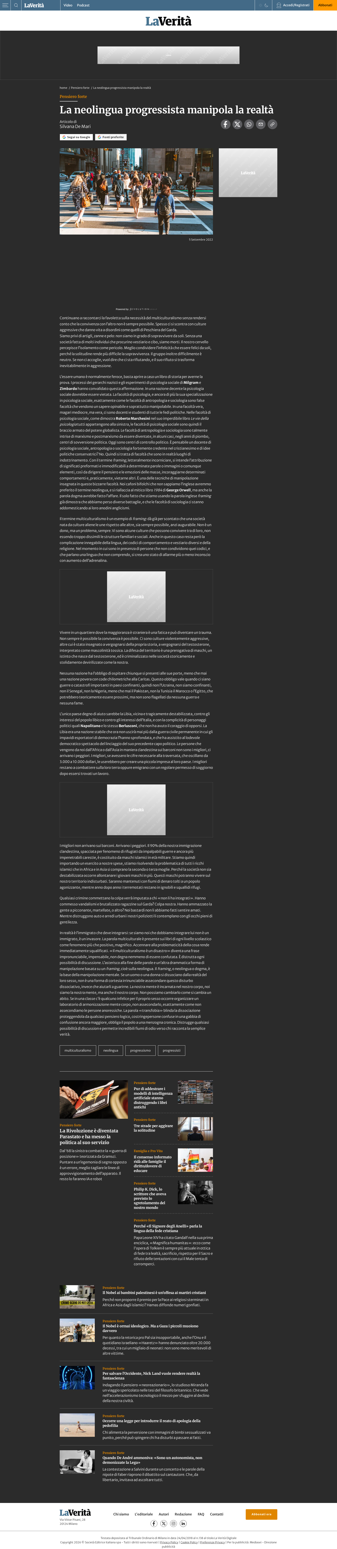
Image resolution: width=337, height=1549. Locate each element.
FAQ (201, 1514)
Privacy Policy (169, 1542)
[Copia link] (272, 124)
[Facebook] (154, 1523)
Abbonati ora (261, 1514)
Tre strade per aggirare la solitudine (153, 1128)
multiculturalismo (78, 1050)
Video (68, 5)
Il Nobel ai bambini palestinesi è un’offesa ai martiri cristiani (154, 1292)
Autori (164, 1514)
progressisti (171, 1050)
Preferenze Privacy (212, 1542)
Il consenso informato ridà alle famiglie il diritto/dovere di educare (153, 1164)
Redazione (183, 1514)
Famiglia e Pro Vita (148, 1151)
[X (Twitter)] (163, 1523)
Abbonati (325, 5)
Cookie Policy (189, 1542)
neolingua (110, 1050)
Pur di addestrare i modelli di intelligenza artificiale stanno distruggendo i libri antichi (153, 1098)
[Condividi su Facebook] (226, 124)
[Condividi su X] (237, 124)
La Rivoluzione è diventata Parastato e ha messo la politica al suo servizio (89, 1136)
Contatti (216, 1514)
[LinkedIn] (183, 1523)
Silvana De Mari (75, 126)
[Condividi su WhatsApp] (249, 124)
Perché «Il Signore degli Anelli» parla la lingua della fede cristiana (168, 1228)
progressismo (140, 1050)
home (63, 88)
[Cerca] (16, 5)
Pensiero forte (80, 88)
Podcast (83, 5)
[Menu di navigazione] (5, 5)
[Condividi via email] (261, 124)
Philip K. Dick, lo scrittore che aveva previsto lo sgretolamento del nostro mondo (150, 1198)
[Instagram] (173, 1523)
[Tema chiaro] (260, 5)
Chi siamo (121, 1514)
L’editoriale (144, 1514)
